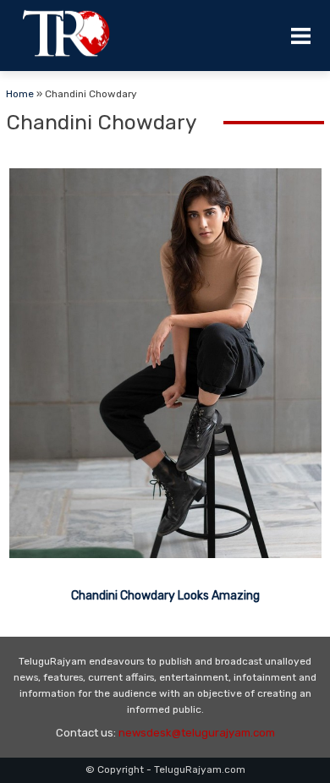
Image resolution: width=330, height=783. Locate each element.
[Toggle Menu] (300, 35)
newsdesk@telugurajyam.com (196, 732)
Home (20, 94)
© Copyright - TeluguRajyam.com (165, 769)
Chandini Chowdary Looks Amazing (165, 596)
